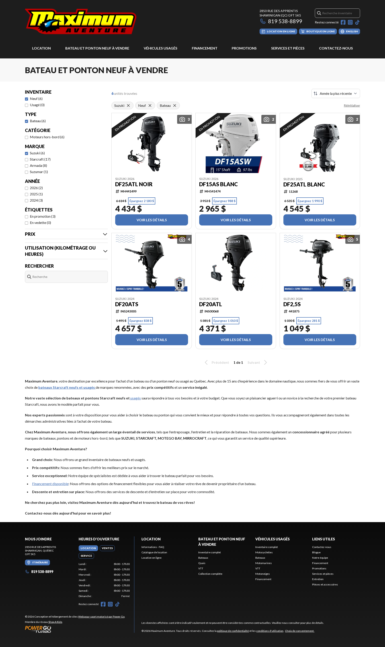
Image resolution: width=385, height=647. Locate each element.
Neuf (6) (36, 98)
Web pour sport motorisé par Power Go (101, 616)
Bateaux (203, 557)
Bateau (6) (38, 121)
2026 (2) (36, 188)
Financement (204, 48)
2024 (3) (36, 200)
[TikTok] (357, 22)
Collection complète (210, 573)
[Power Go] (75, 629)
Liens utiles (323, 539)
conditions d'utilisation (269, 631)
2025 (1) (36, 194)
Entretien (318, 579)
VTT (200, 568)
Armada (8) (38, 165)
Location (41, 48)
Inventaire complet (209, 552)
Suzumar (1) (39, 172)
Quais (201, 563)
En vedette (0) (40, 222)
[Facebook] (343, 22)
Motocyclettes (264, 552)
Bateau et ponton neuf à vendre (97, 48)
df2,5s (292, 304)
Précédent (220, 362)
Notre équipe (320, 557)
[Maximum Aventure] (80, 21)
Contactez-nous (336, 48)
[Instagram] (350, 22)
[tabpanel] (104, 580)
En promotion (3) (42, 216)
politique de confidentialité (233, 631)
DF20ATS (126, 304)
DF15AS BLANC (218, 184)
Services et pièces (288, 48)
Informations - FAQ (152, 547)
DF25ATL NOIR (134, 184)
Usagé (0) (37, 105)
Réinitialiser (352, 105)
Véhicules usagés (160, 48)
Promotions (244, 48)
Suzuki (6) (37, 153)
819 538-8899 (285, 21)
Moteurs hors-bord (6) (47, 137)
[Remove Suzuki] (128, 105)
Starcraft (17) (40, 159)
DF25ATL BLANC (304, 184)
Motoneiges (262, 573)
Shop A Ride (55, 622)
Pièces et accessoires (325, 584)
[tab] (88, 548)
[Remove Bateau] (174, 105)
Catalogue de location (154, 552)
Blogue (316, 552)
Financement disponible (50, 484)
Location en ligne (151, 557)
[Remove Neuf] (150, 105)
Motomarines (263, 563)
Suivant (254, 362)
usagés (135, 398)
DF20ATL (210, 304)
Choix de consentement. (299, 631)
